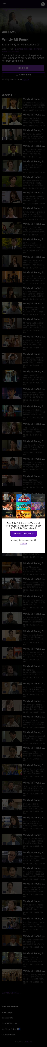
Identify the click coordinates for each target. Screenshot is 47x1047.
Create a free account (23, 534)
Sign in (23, 544)
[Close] (42, 496)
